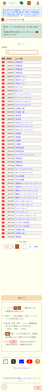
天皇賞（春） (21, 108)
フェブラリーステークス (25, 155)
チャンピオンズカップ (24, 201)
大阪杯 (18, 140)
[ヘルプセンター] (37, 361)
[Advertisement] (21, 272)
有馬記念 (19, 158)
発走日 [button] (9, 59)
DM (19, 378)
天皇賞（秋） (21, 230)
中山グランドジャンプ (24, 123)
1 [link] (17, 246)
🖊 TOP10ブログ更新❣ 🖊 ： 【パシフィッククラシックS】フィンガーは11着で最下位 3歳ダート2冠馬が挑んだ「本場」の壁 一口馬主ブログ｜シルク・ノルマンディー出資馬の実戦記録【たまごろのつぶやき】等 (22, 13)
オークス (19, 87)
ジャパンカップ (22, 208)
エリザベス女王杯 (22, 222)
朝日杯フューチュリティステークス (29, 183)
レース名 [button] (19, 59)
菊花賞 (18, 237)
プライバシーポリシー (21, 368)
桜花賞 (18, 133)
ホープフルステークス (24, 169)
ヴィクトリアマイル (23, 94)
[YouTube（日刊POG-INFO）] (29, 361)
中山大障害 (20, 176)
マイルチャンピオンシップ (26, 215)
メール (27, 378)
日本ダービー (21, 76)
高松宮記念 (20, 148)
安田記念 (19, 73)
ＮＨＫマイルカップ (23, 101)
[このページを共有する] (4, 387)
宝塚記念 (19, 62)
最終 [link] (36, 246)
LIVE (38, 388)
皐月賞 (18, 115)
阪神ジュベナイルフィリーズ (27, 190)
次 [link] (30, 246)
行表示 (4, 47)
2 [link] (21, 246)
